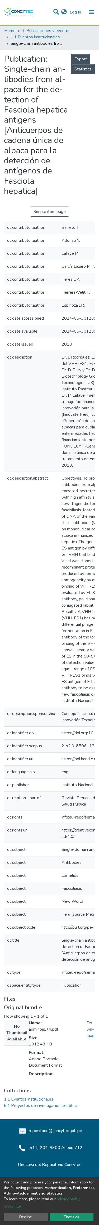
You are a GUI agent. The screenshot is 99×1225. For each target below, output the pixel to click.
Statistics (83, 69)
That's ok (71, 1216)
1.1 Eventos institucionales (35, 37)
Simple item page (50, 211)
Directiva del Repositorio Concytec (49, 1165)
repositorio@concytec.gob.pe (55, 1131)
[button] (64, 12)
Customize (12, 1206)
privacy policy (68, 1198)
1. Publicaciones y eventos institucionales (48, 31)
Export (80, 59)
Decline (25, 1216)
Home (10, 31)
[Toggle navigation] (91, 12)
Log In (76, 12)
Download (91, 1029)
